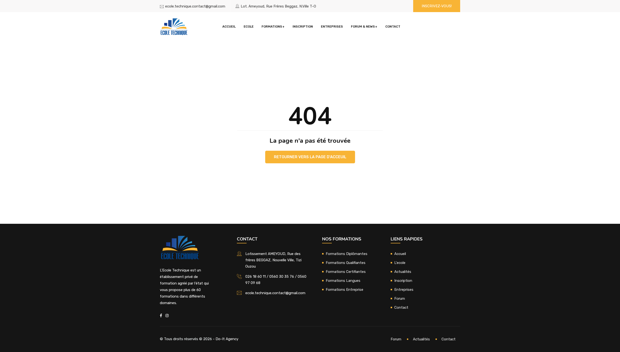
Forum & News (363, 26)
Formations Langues (343, 280)
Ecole (249, 26)
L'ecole (399, 263)
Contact (392, 26)
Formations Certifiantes (346, 272)
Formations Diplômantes (346, 254)
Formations (272, 26)
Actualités (402, 272)
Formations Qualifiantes (345, 263)
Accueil (229, 26)
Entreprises (332, 26)
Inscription (303, 26)
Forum (399, 298)
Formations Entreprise (344, 289)
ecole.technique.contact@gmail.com (195, 6)
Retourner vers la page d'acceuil (310, 157)
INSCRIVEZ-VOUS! (437, 6)
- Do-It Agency (225, 339)
